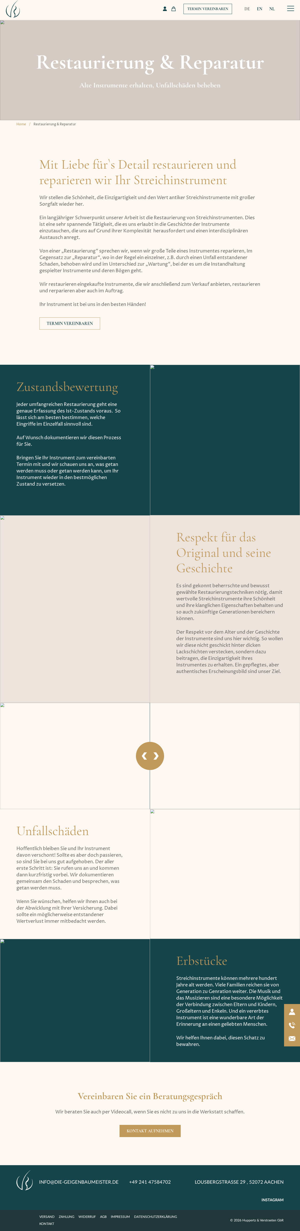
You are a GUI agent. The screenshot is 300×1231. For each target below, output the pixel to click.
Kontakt (46, 1224)
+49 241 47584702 (150, 1182)
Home (21, 124)
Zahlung (66, 1217)
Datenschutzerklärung (155, 1217)
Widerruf (87, 1217)
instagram (273, 1200)
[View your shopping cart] (173, 9)
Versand (47, 1217)
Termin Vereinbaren (207, 9)
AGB (103, 1217)
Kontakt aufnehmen (150, 1131)
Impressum (120, 1217)
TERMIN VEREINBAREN (70, 323)
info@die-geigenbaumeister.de (79, 1182)
